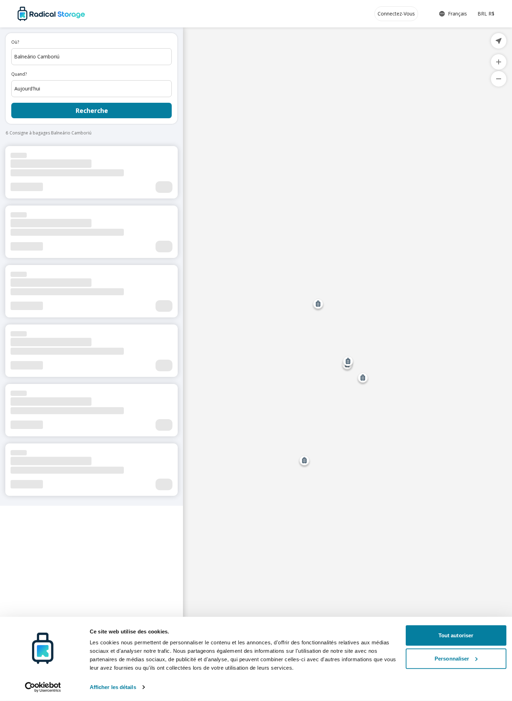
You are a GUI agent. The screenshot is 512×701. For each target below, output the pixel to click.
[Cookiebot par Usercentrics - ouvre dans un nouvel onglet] (43, 687)
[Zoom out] (498, 79)
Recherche (91, 110)
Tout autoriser (455, 635)
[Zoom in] (498, 62)
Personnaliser (452, 658)
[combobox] (91, 56)
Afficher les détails (113, 687)
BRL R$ (486, 13)
